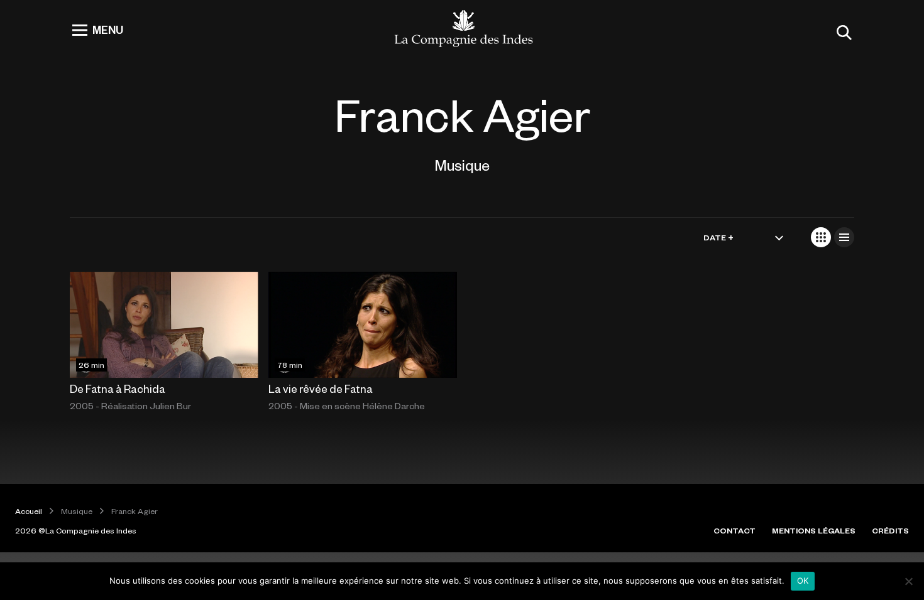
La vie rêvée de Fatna (320, 388)
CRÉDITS (890, 530)
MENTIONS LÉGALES (813, 530)
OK (803, 581)
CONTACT (734, 530)
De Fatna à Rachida (117, 388)
